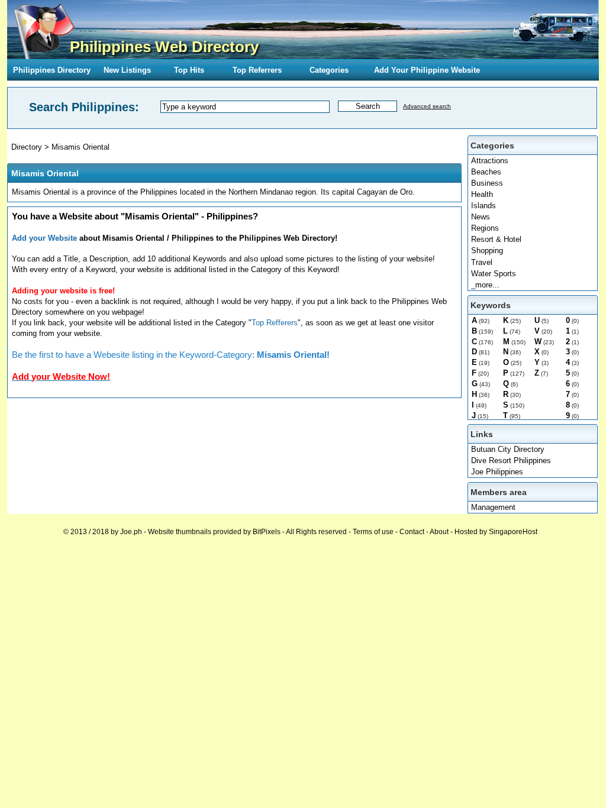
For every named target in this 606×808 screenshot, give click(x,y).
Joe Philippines (497, 471)
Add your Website (44, 238)
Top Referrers (257, 70)
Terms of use (373, 531)
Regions (485, 228)
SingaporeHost (513, 531)
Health (482, 194)
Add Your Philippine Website (427, 70)
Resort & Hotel (496, 239)
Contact (411, 531)
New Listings (127, 70)
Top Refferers (275, 322)
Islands (483, 205)
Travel (481, 262)
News (480, 216)
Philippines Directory (52, 70)
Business (487, 183)
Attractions (489, 160)
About (439, 531)
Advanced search (427, 106)
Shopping (487, 250)
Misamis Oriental (80, 147)
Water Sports (493, 273)
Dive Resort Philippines (511, 460)
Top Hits (189, 70)
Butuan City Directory (507, 449)
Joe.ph (131, 531)
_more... (485, 284)
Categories (329, 70)
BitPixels (267, 531)
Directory (26, 147)
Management (493, 507)
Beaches (486, 171)
